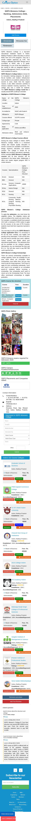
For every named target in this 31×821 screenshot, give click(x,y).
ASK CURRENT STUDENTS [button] (9, 818)
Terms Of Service (17, 809)
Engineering (14, 795)
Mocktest (21, 797)
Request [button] (18, 288)
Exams (13, 797)
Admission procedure (15, 697)
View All (15, 304)
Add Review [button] (15, 35)
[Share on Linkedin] (19, 770)
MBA (21, 792)
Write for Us (12, 804)
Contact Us (18, 807)
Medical (23, 795)
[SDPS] (6, 318)
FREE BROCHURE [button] (7, 814)
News (18, 799)
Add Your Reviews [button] (15, 701)
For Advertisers (22, 802)
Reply (6, 717)
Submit (17, 452)
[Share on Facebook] (14, 770)
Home (14, 792)
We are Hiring (22, 804)
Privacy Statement (18, 811)
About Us (11, 802)
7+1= (12, 448)
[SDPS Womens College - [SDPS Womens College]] (15, 27)
